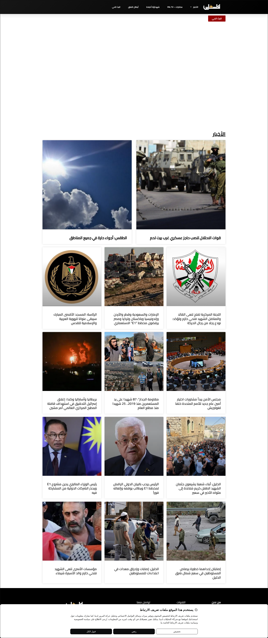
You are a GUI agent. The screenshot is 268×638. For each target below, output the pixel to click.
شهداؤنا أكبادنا (153, 7)
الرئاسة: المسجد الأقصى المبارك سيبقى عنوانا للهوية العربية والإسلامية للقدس (75, 318)
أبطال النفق (133, 7)
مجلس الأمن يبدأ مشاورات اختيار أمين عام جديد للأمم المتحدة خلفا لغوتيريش (198, 403)
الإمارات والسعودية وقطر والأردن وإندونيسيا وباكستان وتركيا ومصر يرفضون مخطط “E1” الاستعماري (136, 318)
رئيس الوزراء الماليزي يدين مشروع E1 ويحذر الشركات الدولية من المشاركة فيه (72, 488)
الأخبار (195, 7)
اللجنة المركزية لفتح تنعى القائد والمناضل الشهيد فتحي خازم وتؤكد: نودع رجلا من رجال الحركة (196, 318)
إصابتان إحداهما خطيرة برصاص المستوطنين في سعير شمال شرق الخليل (198, 573)
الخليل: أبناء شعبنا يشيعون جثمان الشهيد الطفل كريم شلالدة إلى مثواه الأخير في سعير (198, 488)
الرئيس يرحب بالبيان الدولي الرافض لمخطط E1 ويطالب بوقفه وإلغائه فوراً (136, 488)
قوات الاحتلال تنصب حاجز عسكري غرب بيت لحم (185, 237)
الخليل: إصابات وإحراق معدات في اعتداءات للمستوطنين (136, 571)
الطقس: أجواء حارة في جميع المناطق (98, 237)
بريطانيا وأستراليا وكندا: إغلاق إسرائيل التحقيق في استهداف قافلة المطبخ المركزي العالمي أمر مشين (72, 403)
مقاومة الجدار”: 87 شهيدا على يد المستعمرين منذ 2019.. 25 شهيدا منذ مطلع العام (135, 403)
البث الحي (116, 7)
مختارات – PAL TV (175, 7)
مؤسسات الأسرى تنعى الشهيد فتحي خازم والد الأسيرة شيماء (76, 571)
